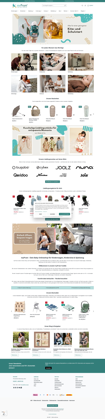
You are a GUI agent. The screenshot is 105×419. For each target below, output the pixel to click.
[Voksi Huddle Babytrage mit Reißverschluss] (52, 239)
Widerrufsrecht (78, 380)
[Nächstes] (93, 114)
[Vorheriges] (11, 114)
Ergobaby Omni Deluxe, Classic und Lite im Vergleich (20, 349)
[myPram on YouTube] (19, 388)
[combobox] (53, 5)
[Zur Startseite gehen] (19, 6)
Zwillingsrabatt (58, 382)
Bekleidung (70, 93)
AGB (76, 378)
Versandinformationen (80, 385)
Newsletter (57, 380)
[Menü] (6, 411)
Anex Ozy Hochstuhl (35, 314)
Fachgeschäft (37, 380)
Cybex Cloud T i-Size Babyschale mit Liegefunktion (84, 316)
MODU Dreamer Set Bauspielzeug (51, 315)
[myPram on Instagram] (14, 388)
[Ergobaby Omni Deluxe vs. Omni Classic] (63, 340)
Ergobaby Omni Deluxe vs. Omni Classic (62, 349)
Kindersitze (42, 71)
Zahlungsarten (78, 384)
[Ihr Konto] (85, 5)
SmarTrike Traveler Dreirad (83, 209)
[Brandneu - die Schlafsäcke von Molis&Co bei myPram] (52, 140)
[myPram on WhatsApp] (21, 388)
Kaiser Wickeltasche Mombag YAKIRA (34, 119)
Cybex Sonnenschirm (17, 118)
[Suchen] (65, 5)
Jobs (35, 384)
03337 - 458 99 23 (18, 381)
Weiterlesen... (15, 355)
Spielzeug (70, 71)
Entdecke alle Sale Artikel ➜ (52, 219)
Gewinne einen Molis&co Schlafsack (39, 349)
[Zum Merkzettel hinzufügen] (23, 115)
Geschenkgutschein (59, 384)
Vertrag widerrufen (52, 405)
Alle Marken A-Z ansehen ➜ (52, 181)
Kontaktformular (25, 384)
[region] (52, 114)
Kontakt (56, 378)
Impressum (78, 387)
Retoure (56, 387)
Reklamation (57, 389)
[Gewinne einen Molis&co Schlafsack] (42, 340)
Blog (35, 385)
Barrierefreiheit (58, 385)
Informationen (79, 376)
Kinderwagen (14, 71)
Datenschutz (78, 382)
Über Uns (36, 378)
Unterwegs (13, 93)
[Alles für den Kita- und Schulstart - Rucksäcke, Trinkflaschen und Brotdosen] (52, 29)
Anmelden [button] (48, 368)
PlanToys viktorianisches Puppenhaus (20, 315)
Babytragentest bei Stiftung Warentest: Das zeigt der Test (84, 349)
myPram (36, 376)
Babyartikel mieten (38, 382)
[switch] (4, 414)
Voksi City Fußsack (50, 118)
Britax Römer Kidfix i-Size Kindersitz (20, 209)
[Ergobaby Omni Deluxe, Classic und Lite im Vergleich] (21, 340)
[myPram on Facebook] (16, 388)
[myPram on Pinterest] (17, 388)
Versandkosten (61, 408)
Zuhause (42, 93)
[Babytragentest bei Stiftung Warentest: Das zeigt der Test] (84, 340)
